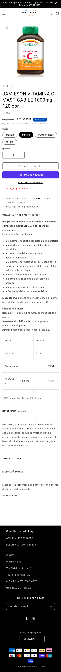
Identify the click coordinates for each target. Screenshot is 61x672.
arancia (10, 135)
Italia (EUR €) (29, 639)
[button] (3, 13)
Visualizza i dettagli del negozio (22, 206)
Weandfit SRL (26, 666)
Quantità (6, 149)
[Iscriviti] (51, 606)
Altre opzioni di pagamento (30, 182)
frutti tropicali (46, 135)
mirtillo (26, 135)
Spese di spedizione (24, 124)
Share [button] (9, 113)
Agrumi (10, 142)
